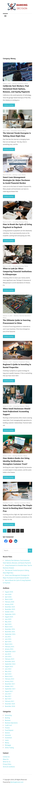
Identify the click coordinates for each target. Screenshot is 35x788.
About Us (5, 759)
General (20, 130)
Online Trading (9, 748)
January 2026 (9, 604)
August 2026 (9, 592)
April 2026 (8, 597)
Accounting (14, 130)
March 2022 (8, 676)
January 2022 (9, 681)
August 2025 (9, 617)
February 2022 (9, 679)
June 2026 (8, 594)
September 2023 (10, 651)
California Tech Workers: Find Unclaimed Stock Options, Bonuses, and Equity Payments (16, 89)
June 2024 (8, 639)
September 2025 (10, 614)
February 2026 (9, 602)
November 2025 (10, 609)
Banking (14, 83)
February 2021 (9, 701)
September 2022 (10, 664)
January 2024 (9, 649)
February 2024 (9, 646)
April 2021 (8, 699)
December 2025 (10, 607)
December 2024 (10, 629)
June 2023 (8, 656)
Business (16, 316)
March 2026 (8, 599)
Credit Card (8, 725)
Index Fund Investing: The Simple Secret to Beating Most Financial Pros (17, 508)
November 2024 (10, 632)
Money (26, 83)
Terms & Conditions (9, 767)
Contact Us (6, 757)
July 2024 (8, 637)
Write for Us (6, 762)
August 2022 (9, 666)
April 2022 (8, 674)
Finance (7, 728)
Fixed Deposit (9, 730)
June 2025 (8, 619)
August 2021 (9, 691)
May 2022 (8, 671)
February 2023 (9, 659)
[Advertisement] (17, 36)
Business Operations (25, 316)
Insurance (8, 735)
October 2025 (9, 612)
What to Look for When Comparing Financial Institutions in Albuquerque (17, 271)
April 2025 (8, 624)
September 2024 (10, 634)
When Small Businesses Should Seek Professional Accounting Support (16, 411)
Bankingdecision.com (17, 782)
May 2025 (8, 622)
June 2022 (8, 669)
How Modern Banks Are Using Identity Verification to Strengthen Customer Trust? (16, 461)
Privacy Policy (7, 764)
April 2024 (8, 641)
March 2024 (8, 644)
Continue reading (8, 105)
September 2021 (10, 689)
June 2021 (8, 694)
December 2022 (10, 661)
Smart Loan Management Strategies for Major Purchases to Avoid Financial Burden (16, 180)
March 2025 (8, 627)
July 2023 (8, 654)
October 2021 (9, 686)
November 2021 (10, 684)
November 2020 (10, 706)
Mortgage (8, 745)
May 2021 (8, 696)
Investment (20, 83)
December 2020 (10, 704)
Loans (19, 175)
